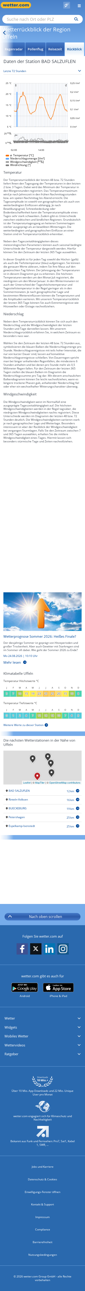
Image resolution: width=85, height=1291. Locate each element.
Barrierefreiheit (42, 1242)
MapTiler (40, 782)
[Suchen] (75, 19)
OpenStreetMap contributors (64, 782)
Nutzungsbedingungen (42, 1255)
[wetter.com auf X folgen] (35, 950)
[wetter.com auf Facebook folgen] (22, 949)
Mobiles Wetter (16, 1036)
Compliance (42, 1229)
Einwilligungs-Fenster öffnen (42, 1192)
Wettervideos (15, 1045)
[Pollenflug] (66, 5)
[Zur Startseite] (18, 5)
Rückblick (74, 49)
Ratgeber (11, 1054)
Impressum (42, 1217)
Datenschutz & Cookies (42, 1179)
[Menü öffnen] (77, 5)
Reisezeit (55, 49)
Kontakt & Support (42, 1204)
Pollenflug (35, 49)
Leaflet (27, 782)
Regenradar (14, 49)
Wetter (10, 1018)
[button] (42, 1018)
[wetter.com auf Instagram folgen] (63, 949)
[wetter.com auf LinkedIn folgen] (49, 949)
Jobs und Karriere (42, 1167)
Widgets (11, 1027)
